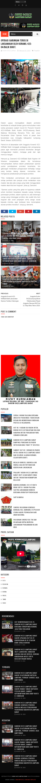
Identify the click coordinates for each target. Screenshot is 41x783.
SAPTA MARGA (18, 497)
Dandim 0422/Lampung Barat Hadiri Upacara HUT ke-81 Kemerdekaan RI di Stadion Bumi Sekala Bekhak (26, 639)
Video (4, 603)
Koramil (5, 588)
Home (5, 34)
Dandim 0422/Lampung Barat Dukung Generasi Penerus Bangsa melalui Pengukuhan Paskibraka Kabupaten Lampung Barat (20, 280)
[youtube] (26, 5)
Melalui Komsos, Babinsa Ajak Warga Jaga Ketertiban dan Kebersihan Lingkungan (25, 465)
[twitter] (18, 5)
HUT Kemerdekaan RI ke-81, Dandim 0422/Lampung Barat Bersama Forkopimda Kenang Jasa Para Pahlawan (26, 625)
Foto (4, 223)
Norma (5, 592)
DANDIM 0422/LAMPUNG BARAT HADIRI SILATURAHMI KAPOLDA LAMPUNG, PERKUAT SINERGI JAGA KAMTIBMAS (18, 235)
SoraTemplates (20, 779)
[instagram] (22, 5)
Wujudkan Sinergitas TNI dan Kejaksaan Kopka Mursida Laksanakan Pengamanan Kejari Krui (25, 523)
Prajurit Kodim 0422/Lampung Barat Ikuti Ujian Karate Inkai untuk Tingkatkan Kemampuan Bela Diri (25, 476)
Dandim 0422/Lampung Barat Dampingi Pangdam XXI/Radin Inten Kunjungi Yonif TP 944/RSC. (26, 442)
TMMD (4, 599)
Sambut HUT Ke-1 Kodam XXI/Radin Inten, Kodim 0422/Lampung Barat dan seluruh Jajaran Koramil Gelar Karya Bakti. (26, 454)
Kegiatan (37, 51)
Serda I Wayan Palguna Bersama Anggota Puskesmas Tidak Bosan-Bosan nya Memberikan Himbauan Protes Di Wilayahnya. (26, 419)
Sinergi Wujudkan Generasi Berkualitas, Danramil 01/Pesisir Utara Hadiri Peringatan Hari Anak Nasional (26, 511)
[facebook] (15, 5)
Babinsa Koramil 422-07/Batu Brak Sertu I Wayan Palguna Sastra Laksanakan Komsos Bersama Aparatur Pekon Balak (25, 489)
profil (4, 595)
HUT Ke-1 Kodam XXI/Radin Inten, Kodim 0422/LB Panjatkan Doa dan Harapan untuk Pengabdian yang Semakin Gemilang (26, 431)
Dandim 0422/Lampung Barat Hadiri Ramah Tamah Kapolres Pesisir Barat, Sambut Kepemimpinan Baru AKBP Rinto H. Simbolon (19, 258)
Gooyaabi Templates (30, 779)
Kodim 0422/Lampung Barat (19, 776)
